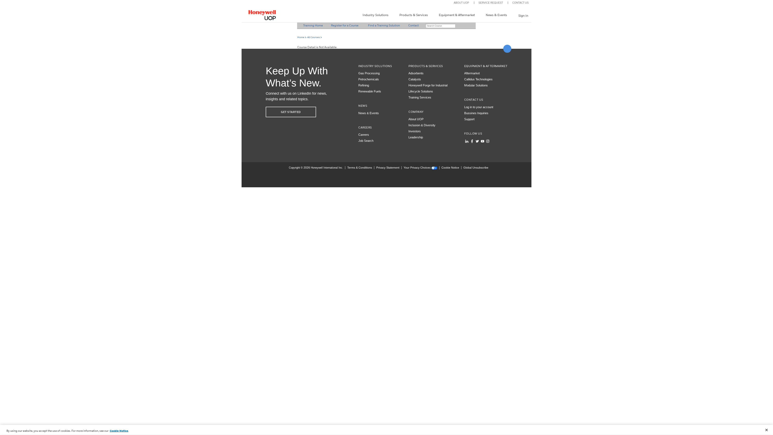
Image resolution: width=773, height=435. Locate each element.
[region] (386, 430)
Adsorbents (416, 73)
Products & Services (413, 15)
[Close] (766, 430)
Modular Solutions (476, 85)
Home (300, 37)
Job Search (365, 140)
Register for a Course (345, 25)
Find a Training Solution (384, 25)
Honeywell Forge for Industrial (427, 85)
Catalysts (414, 79)
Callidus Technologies (478, 79)
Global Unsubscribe (475, 167)
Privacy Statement (387, 167)
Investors (414, 131)
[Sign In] (514, 15)
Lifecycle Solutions (420, 91)
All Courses (313, 37)
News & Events (496, 15)
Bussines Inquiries (476, 113)
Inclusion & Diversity (421, 125)
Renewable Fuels (369, 91)
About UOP (416, 119)
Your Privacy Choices (417, 167)
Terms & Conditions (359, 167)
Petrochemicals (368, 79)
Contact (413, 25)
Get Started (291, 112)
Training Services (419, 97)
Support (469, 119)
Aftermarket (472, 73)
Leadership (415, 137)
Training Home (313, 25)
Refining (363, 85)
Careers (363, 134)
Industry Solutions (376, 15)
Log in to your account (478, 107)
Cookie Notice (450, 167)
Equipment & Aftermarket (457, 15)
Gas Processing (369, 73)
